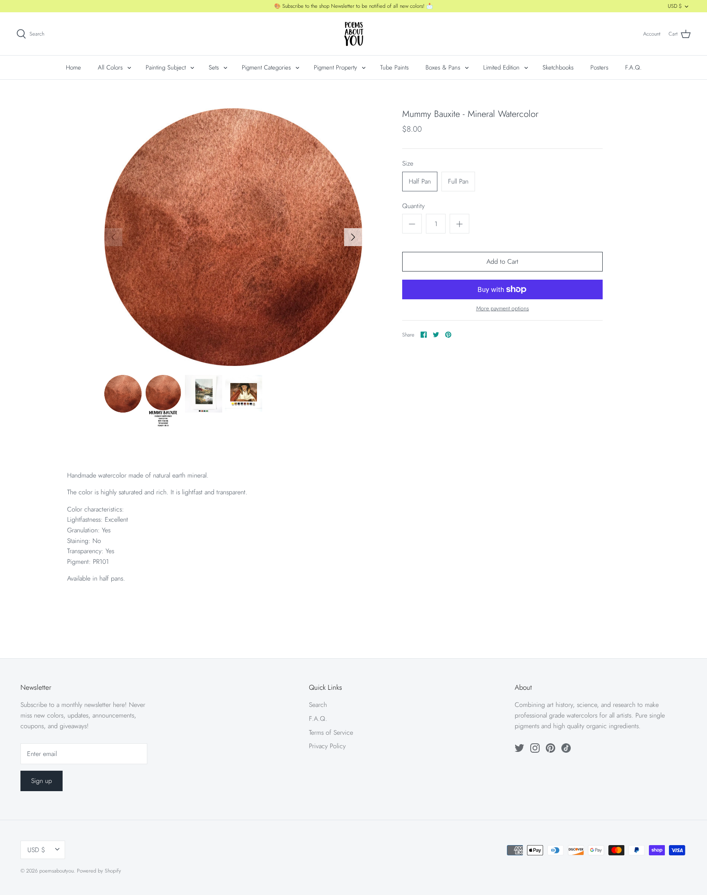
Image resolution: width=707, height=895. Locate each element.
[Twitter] (519, 748)
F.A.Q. (633, 67)
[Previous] (113, 237)
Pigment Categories (266, 67)
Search (318, 704)
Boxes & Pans (443, 67)
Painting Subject (166, 67)
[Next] (353, 237)
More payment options (502, 308)
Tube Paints (394, 67)
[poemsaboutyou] (353, 33)
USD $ (675, 6)
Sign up (41, 780)
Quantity (413, 206)
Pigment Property (335, 67)
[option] (233, 237)
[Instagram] (535, 748)
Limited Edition (501, 67)
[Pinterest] (550, 748)
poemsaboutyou (56, 871)
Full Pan (458, 181)
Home (73, 67)
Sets (214, 67)
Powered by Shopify (99, 871)
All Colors (110, 67)
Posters (599, 67)
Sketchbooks (558, 67)
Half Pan (420, 181)
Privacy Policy (327, 746)
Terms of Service (331, 732)
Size (407, 163)
